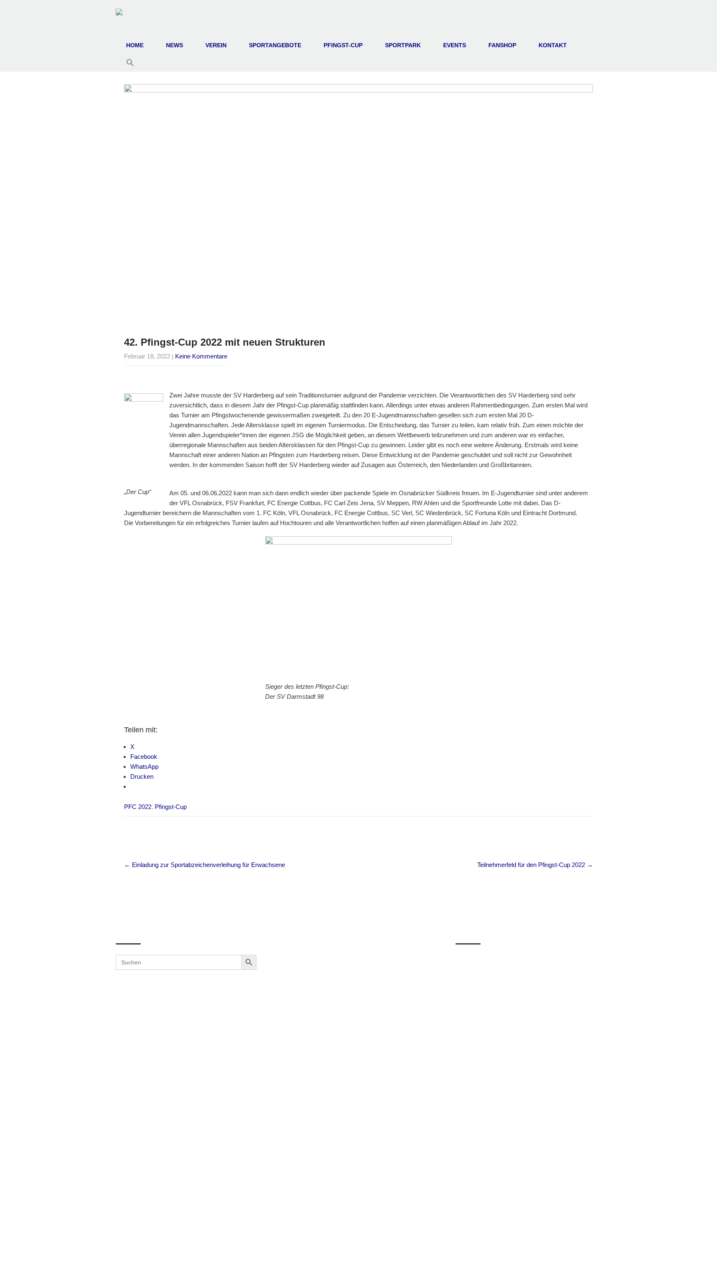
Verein (216, 45)
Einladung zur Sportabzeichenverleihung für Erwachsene (204, 864)
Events (454, 45)
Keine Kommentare (201, 356)
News (174, 45)
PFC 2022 (137, 806)
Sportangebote (275, 45)
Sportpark (403, 45)
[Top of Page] (693, 1251)
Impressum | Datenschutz (359, 1253)
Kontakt (553, 45)
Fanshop (502, 45)
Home (135, 45)
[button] (130, 63)
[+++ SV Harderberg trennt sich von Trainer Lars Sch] (355, 1031)
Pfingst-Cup (343, 45)
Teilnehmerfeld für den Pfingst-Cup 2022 (535, 864)
